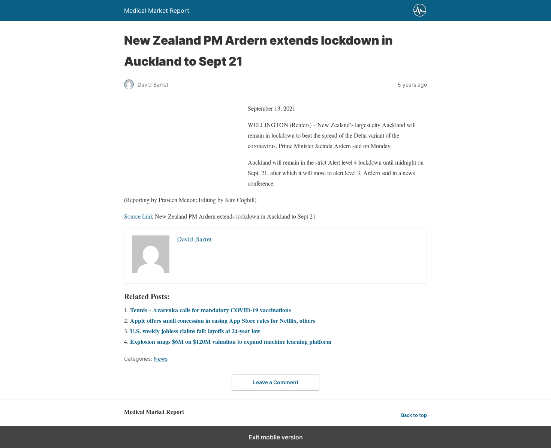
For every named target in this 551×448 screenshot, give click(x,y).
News (161, 358)
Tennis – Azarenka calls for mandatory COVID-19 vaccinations (210, 310)
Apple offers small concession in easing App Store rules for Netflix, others (222, 320)
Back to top (414, 415)
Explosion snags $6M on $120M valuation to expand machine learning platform (230, 341)
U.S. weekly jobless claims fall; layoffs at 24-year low (195, 331)
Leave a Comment (275, 382)
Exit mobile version (276, 437)
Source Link (138, 216)
